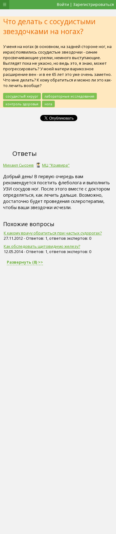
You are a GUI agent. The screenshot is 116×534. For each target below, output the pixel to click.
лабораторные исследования (69, 96)
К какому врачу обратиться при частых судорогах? (53, 233)
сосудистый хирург (22, 96)
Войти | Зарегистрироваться (85, 4)
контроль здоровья (22, 104)
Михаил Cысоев (18, 165)
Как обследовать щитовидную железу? (42, 246)
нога (48, 104)
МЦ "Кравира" (56, 165)
